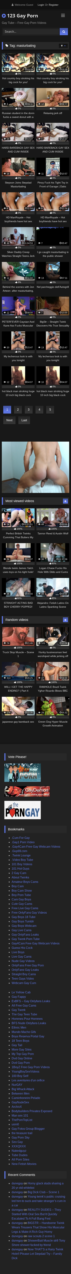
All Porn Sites (20, 1159)
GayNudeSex (20, 1102)
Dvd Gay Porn (21, 1062)
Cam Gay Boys (21, 899)
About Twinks (20, 877)
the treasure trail (22, 1133)
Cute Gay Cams (22, 903)
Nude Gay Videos (23, 961)
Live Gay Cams (21, 956)
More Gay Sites (21, 1049)
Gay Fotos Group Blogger (28, 1128)
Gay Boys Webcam (24, 925)
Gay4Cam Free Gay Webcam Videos (36, 943)
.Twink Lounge (21, 855)
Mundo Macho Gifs (24, 1031)
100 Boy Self (20, 1075)
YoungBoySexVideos (25, 1071)
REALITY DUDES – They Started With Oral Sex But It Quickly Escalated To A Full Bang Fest (36, 1214)
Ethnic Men (19, 1027)
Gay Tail (17, 1045)
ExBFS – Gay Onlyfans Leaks (31, 1001)
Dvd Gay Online (22, 1058)
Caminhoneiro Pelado (26, 1097)
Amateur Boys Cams (25, 881)
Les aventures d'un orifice (28, 1080)
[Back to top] (60, 1263)
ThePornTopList (22, 1119)
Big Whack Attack (23, 1089)
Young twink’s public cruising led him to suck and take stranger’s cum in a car (39, 1201)
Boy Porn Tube (21, 895)
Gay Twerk (18, 1010)
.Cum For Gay (21, 837)
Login (41, 4)
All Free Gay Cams (24, 1005)
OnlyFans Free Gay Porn (28, 965)
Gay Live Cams (21, 930)
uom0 (15, 1124)
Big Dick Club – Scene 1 (43, 1192)
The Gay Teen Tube (24, 1014)
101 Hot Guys (20, 868)
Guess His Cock (22, 947)
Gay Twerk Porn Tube (26, 939)
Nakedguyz (19, 1150)
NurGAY (17, 1084)
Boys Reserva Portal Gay (28, 1036)
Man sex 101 (20, 1115)
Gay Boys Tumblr (23, 921)
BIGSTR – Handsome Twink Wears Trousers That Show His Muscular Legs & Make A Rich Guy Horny (38, 1227)
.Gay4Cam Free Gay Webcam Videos (36, 846)
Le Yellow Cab (21, 992)
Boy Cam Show (22, 890)
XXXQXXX (19, 1146)
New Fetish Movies (24, 1163)
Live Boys (18, 952)
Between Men (20, 1093)
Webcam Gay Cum (24, 983)
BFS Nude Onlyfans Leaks (29, 1023)
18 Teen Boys (20, 1040)
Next (9, 420)
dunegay (17, 1183)
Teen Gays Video (23, 978)
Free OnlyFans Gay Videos (29, 912)
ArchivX (17, 1106)
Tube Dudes (19, 1155)
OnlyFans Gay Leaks (25, 969)
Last (24, 420)
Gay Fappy (19, 996)
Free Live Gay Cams (25, 908)
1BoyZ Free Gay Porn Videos (31, 1067)
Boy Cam (18, 886)
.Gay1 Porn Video (23, 842)
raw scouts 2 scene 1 (41, 1236)
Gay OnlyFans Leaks (25, 934)
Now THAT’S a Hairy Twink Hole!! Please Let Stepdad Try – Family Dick (37, 1254)
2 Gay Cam (19, 873)
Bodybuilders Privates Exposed (32, 1111)
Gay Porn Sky (20, 1137)
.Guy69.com (19, 851)
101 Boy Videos (22, 864)
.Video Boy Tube (22, 859)
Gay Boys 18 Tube (24, 917)
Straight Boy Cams (24, 974)
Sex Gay (17, 1141)
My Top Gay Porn (23, 1053)
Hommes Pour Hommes (27, 1018)
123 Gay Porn (22, 15)
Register (53, 4)
